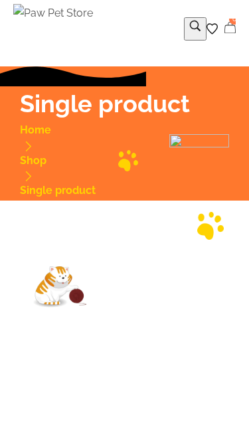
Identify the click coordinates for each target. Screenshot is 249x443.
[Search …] (195, 29)
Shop (33, 160)
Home (35, 130)
